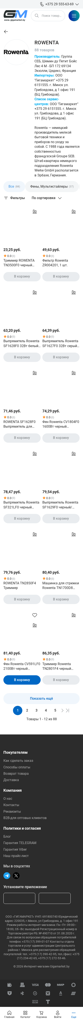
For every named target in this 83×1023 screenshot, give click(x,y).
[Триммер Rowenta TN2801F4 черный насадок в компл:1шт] (61, 627)
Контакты (11, 805)
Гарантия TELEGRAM (19, 843)
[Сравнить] (34, 211)
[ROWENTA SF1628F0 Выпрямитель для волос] (22, 385)
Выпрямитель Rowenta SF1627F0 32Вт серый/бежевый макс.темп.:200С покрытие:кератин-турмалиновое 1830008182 (60, 343)
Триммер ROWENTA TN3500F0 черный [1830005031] (18, 263)
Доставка (11, 780)
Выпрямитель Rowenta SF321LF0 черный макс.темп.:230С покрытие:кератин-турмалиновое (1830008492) (21, 505)
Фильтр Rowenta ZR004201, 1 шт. (55, 262)
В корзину (22, 276)
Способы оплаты (16, 767)
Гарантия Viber (15, 849)
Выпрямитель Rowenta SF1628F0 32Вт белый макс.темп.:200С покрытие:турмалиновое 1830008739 (21, 343)
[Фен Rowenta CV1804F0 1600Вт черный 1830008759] (61, 385)
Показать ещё (41, 698)
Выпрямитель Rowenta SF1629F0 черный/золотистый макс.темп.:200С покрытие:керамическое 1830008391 (60, 505)
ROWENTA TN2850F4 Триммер (19, 585)
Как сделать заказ (18, 761)
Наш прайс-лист (16, 856)
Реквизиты (12, 811)
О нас (7, 799)
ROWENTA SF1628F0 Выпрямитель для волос (19, 424)
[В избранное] (34, 615)
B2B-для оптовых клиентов (25, 818)
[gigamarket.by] (15, 15)
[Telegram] (6, 875)
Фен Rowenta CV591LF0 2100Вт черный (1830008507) (21, 666)
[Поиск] (36, 15)
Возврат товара (16, 774)
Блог (7, 837)
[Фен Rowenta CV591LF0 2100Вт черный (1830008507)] (22, 627)
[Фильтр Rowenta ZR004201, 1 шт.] (61, 224)
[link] (6, 31)
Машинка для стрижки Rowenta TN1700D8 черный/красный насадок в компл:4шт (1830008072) (60, 585)
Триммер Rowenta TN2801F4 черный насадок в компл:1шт (59, 666)
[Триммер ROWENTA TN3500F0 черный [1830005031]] (22, 224)
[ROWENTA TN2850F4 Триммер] (22, 546)
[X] (16, 875)
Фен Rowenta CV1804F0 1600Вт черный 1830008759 (60, 424)
